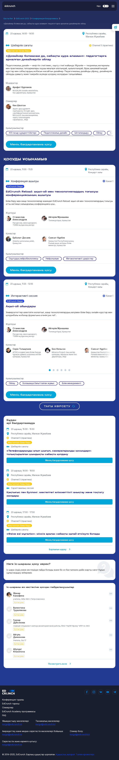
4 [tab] (61, 370)
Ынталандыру (82, 133)
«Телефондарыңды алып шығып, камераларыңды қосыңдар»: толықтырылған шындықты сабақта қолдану (49, 452)
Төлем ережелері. (85, 754)
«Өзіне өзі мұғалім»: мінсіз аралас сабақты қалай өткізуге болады (53, 533)
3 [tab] (57, 370)
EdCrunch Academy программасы (18, 711)
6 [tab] (69, 370)
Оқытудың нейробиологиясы (23, 258)
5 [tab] (65, 370)
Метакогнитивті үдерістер (79, 258)
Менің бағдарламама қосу (59, 460)
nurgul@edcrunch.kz (12, 724)
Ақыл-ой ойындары (21, 306)
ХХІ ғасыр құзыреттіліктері (22, 133)
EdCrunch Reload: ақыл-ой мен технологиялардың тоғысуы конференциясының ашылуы (52, 193)
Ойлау (99, 133)
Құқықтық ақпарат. (65, 754)
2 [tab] (54, 370)
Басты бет (8, 18)
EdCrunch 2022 (22, 18)
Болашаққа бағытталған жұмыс (38, 383)
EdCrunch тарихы (10, 703)
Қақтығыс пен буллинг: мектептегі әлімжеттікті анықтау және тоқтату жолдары (55, 494)
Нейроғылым (52, 258)
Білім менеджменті (71, 383)
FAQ (4, 715)
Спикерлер (7, 707)
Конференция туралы (13, 699)
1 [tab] (50, 370)
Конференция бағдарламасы (45, 18)
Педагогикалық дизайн (55, 133)
